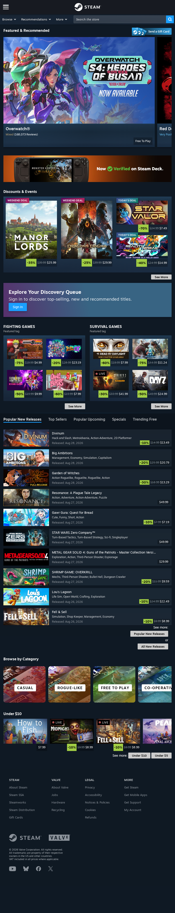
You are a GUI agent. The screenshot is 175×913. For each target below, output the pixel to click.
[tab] (22, 420)
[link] (31, 234)
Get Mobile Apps (135, 795)
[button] (9, 19)
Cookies (90, 810)
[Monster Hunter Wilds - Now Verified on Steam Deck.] (87, 168)
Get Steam (131, 787)
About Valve (59, 787)
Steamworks (17, 802)
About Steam (18, 787)
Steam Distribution (22, 810)
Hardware (58, 802)
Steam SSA (16, 795)
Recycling (58, 810)
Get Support (132, 802)
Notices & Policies (97, 802)
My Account (132, 810)
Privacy (90, 787)
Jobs (54, 795)
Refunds (90, 817)
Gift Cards (16, 817)
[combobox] (120, 19)
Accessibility (93, 795)
